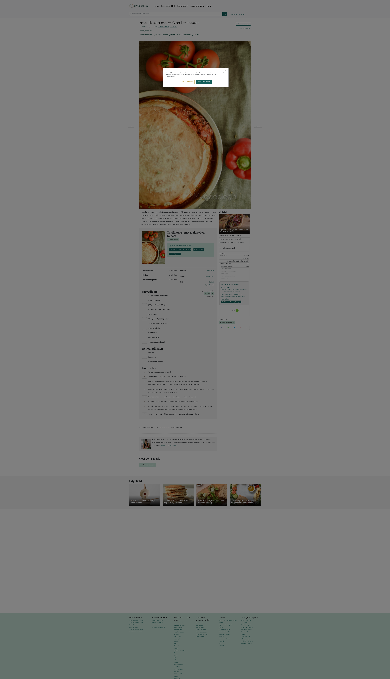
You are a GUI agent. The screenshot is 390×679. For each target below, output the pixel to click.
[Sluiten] (226, 70)
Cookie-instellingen (187, 81)
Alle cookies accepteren (203, 81)
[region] (196, 77)
